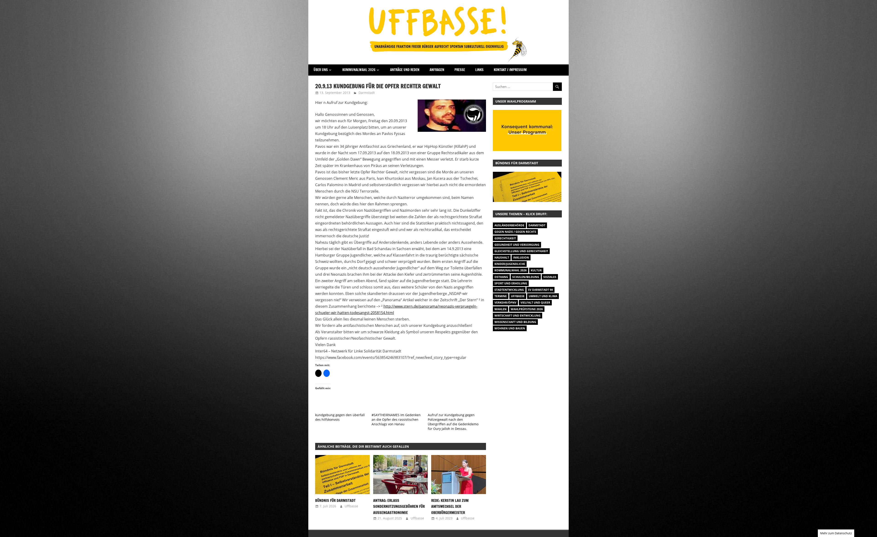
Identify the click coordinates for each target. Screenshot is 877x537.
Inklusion (521, 257)
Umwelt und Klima (543, 296)
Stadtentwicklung (509, 290)
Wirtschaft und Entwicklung (517, 315)
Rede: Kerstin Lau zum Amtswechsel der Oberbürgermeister (450, 506)
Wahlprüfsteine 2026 (527, 309)
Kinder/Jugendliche (509, 264)
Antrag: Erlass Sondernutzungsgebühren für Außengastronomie (399, 506)
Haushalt (501, 257)
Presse (459, 69)
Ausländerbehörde (509, 225)
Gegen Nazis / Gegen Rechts (515, 232)
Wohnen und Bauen (509, 328)
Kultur (536, 270)
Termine (500, 296)
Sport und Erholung (510, 283)
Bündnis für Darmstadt (335, 500)
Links (479, 69)
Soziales (549, 277)
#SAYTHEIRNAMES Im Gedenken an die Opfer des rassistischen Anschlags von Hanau (396, 419)
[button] (342, 474)
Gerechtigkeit (505, 238)
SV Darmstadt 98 (540, 290)
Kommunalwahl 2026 (358, 69)
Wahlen (500, 309)
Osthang (501, 277)
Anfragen (437, 69)
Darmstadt (367, 92)
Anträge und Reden (404, 69)
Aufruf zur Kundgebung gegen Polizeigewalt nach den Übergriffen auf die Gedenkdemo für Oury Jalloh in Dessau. (453, 422)
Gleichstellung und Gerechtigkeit (521, 251)
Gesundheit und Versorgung (516, 245)
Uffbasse (351, 506)
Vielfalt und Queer (535, 302)
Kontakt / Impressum (510, 69)
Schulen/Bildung (525, 277)
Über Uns (321, 69)
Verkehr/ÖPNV (505, 302)
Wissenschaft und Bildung (515, 322)
